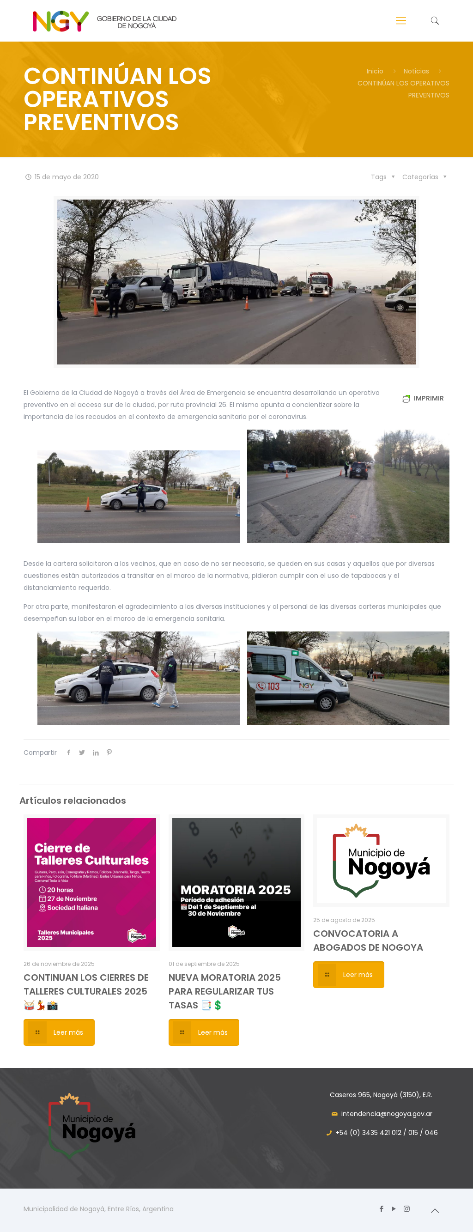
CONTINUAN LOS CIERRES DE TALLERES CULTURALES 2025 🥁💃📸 (86, 991)
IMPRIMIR (428, 398)
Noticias (416, 71)
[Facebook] (382, 1209)
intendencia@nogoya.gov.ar (386, 1113)
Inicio (375, 71)
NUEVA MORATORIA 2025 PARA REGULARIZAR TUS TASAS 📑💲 (225, 991)
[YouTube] (394, 1209)
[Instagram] (407, 1209)
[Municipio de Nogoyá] (104, 21)
